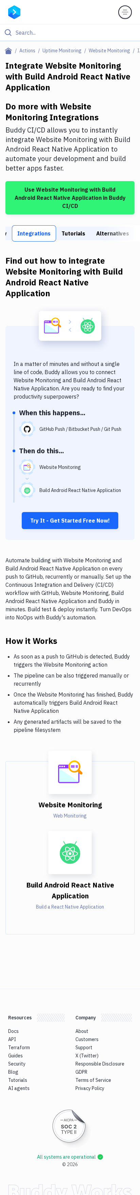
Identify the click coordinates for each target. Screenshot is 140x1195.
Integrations (34, 233)
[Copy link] (65, 640)
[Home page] (9, 51)
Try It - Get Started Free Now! (70, 520)
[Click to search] (70, 32)
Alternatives (112, 233)
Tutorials (73, 233)
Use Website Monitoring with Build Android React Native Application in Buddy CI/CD (70, 197)
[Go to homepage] (14, 11)
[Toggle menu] (125, 12)
